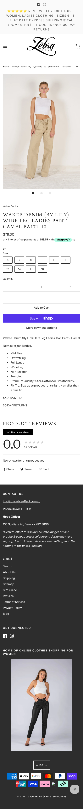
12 (8, 268)
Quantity (8, 278)
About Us (9, 572)
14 (19, 268)
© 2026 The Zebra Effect (30, 796)
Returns (8, 596)
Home (6, 66)
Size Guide (10, 590)
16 (31, 268)
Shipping (9, 578)
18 (42, 268)
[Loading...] (41, 131)
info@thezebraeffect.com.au (21, 501)
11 (66, 259)
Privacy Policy (12, 608)
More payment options (41, 327)
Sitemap (8, 584)
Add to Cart (41, 307)
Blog (6, 613)
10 (54, 259)
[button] (41, 131)
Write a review (18, 432)
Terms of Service (14, 602)
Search (7, 566)
